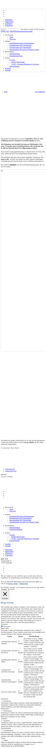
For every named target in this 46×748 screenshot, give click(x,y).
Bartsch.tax (23, 75)
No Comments (40, 92)
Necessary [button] (4, 624)
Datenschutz (10, 471)
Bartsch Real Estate (17, 537)
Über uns (12, 511)
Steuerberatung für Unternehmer (20, 520)
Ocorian (12, 535)
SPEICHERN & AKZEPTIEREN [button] (12, 746)
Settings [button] (4, 589)
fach (5, 92)
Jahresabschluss (14, 527)
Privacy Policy (13, 583)
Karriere (8, 544)
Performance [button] (5, 709)
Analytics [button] (4, 718)
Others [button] (3, 738)
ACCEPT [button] (11, 589)
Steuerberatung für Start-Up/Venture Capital (24, 522)
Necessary (6, 626)
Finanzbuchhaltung (15, 529)
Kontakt (8, 546)
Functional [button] (4, 699)
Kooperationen (14, 540)
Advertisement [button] (6, 728)
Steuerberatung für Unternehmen (20, 518)
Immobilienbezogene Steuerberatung (21, 516)
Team (11, 509)
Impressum (10, 469)
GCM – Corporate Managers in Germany (25, 539)
